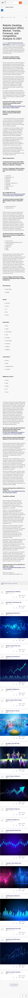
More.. (23, 597)
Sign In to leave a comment (10, 583)
